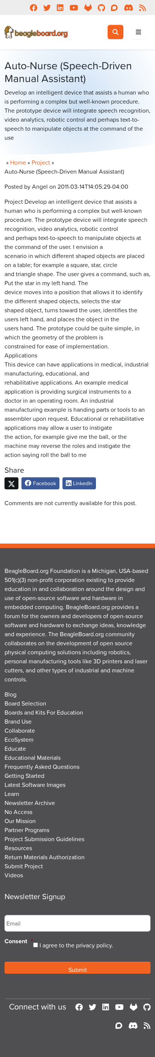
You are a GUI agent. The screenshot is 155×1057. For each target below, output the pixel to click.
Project (41, 162)
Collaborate (20, 730)
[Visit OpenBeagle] (133, 1006)
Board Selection (25, 703)
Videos (14, 875)
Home (18, 162)
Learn (12, 794)
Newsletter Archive (30, 803)
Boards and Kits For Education (44, 712)
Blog (11, 694)
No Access (18, 812)
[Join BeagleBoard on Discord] (133, 1025)
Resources (18, 848)
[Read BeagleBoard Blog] (147, 1025)
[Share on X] (11, 483)
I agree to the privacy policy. (76, 945)
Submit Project (24, 866)
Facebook (44, 483)
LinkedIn (82, 483)
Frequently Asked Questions (42, 766)
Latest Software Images (35, 785)
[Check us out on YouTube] (119, 1006)
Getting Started (24, 775)
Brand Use (18, 721)
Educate (15, 748)
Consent (19, 941)
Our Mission (20, 821)
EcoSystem (19, 739)
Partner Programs (27, 830)
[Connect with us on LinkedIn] (105, 1006)
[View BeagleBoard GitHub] (146, 1006)
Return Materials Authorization (45, 857)
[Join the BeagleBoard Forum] (118, 1025)
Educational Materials (33, 757)
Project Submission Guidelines (44, 839)
